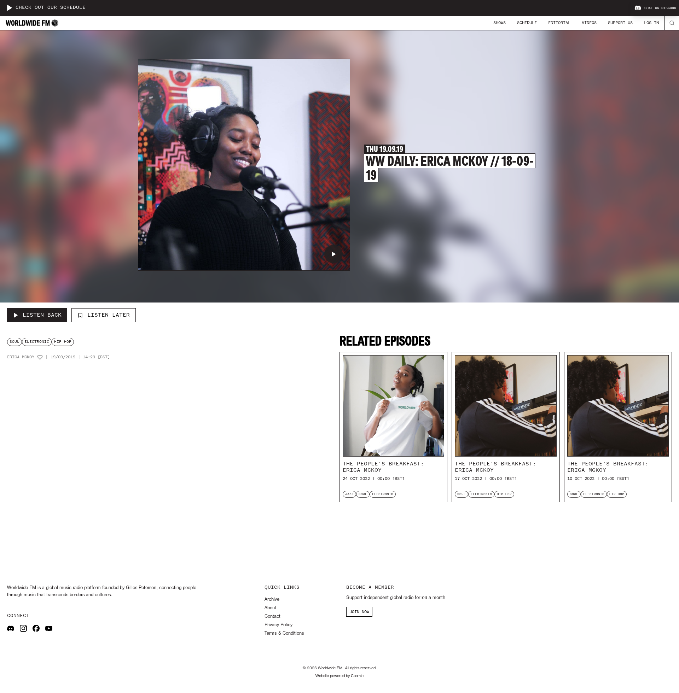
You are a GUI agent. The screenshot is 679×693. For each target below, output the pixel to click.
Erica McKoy (20, 357)
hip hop (62, 341)
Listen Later (108, 315)
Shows (499, 22)
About (270, 608)
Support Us (620, 22)
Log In (651, 22)
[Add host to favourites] (40, 357)
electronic (36, 341)
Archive (272, 599)
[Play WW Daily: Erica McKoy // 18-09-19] (333, 254)
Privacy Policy (278, 625)
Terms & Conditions (284, 633)
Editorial (559, 22)
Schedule (527, 22)
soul (14, 341)
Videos (589, 22)
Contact (272, 616)
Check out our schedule (51, 7)
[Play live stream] (9, 7)
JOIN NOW (359, 611)
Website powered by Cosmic (339, 676)
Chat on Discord (660, 8)
